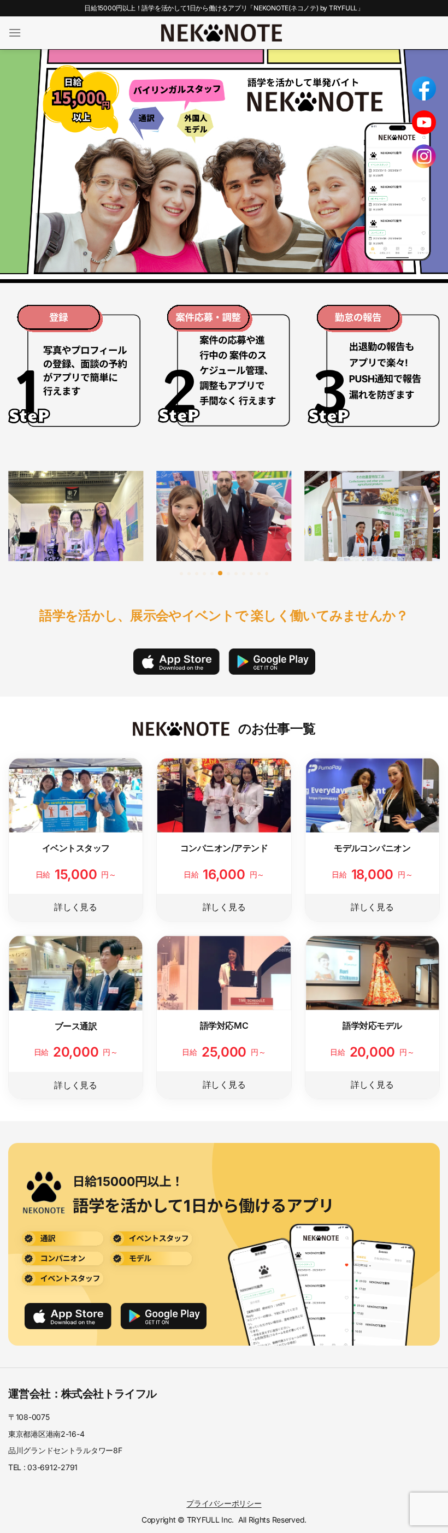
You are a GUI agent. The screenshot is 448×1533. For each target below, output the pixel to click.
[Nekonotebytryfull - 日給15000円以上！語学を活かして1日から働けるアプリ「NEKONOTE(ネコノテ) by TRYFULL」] (221, 33)
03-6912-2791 (52, 1467)
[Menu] (14, 32)
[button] (181, 573)
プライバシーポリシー (223, 1503)
